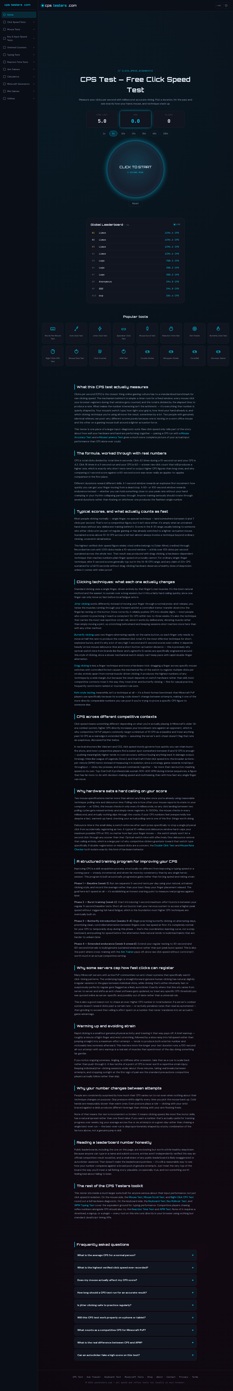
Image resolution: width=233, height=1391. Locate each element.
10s (123, 133)
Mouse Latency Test (111, 437)
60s (154, 133)
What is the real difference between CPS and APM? (109, 1342)
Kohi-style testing (84, 692)
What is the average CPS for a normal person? (106, 1255)
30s (144, 133)
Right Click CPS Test (182, 1197)
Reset (135, 203)
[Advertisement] (19, 129)
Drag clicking (81, 665)
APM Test (165, 1209)
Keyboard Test (157, 1201)
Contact (171, 1377)
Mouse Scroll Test (154, 1197)
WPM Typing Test (84, 1205)
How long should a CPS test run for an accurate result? (112, 1292)
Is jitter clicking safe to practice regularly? (104, 1305)
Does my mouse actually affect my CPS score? (107, 1280)
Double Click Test (164, 845)
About (159, 1377)
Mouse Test (136, 1197)
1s (104, 133)
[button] (19, 22)
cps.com (17, 4)
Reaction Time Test (143, 1209)
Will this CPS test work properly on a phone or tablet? (111, 1317)
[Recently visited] (226, 6)
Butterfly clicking (84, 634)
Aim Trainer (127, 951)
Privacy (183, 1377)
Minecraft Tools (134, 1377)
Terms (195, 1377)
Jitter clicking (82, 603)
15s (134, 133)
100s (165, 133)
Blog (150, 1377)
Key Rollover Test (177, 1201)
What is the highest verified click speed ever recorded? (112, 1267)
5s (113, 133)
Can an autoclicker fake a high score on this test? (108, 1355)
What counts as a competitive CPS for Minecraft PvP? (111, 1330)
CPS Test (78, 1377)
